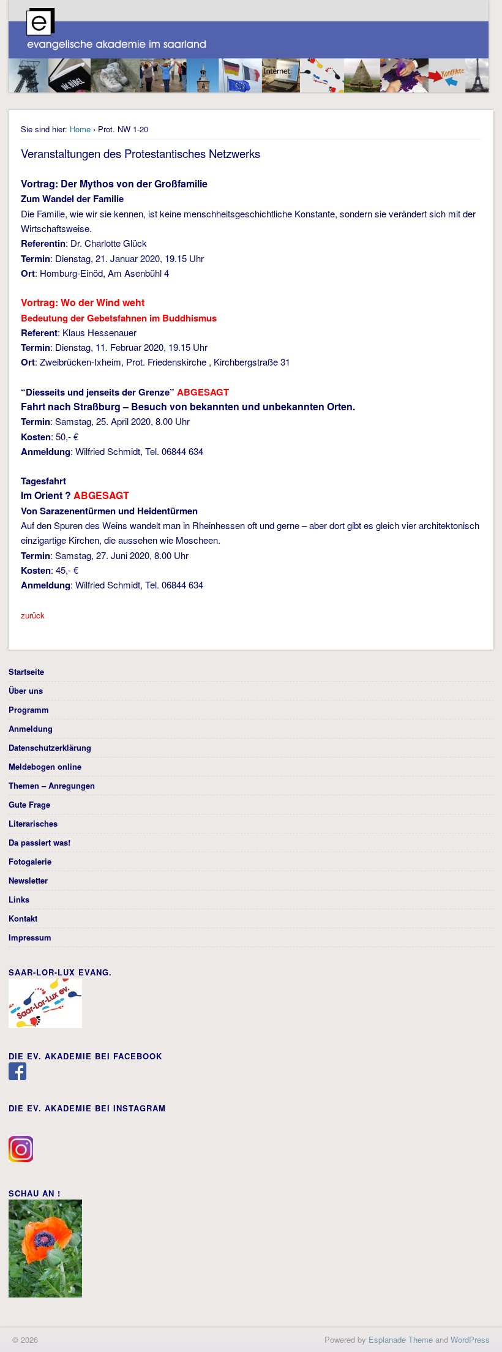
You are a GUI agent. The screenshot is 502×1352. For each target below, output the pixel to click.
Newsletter (28, 880)
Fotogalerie (30, 861)
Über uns (26, 690)
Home (80, 129)
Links (19, 899)
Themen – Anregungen (52, 785)
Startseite (26, 671)
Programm (29, 709)
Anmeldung (31, 728)
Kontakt (23, 918)
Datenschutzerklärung (50, 747)
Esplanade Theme (401, 1339)
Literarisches (33, 823)
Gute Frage (29, 804)
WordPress (470, 1339)
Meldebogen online (45, 766)
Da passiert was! (39, 842)
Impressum (30, 937)
